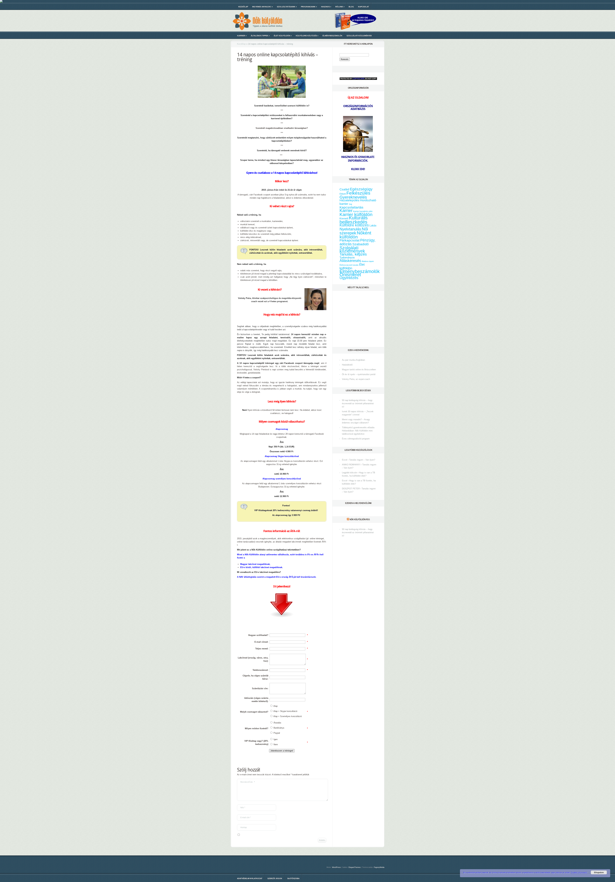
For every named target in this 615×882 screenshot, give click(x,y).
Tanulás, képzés (353, 254)
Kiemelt (344, 218)
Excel (344, 460)
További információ (579, 872)
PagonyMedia (379, 867)
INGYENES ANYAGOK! (262, 7)
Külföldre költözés (307, 36)
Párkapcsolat (350, 240)
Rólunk (339, 7)
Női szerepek (354, 231)
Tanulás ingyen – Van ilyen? (362, 460)
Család (344, 189)
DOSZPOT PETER (351, 488)
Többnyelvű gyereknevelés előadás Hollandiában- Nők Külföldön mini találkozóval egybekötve (358, 430)
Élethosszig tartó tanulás (349, 265)
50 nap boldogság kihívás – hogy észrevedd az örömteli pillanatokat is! (358, 403)
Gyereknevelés (353, 197)
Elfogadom (599, 872)
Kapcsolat (363, 7)
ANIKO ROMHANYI (351, 464)
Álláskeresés (350, 260)
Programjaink (309, 7)
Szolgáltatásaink (287, 7)
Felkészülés (358, 193)
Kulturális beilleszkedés (354, 220)
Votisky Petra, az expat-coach (356, 379)
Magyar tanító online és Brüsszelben (359, 369)
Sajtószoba (293, 878)
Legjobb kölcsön (349, 472)
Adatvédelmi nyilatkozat (249, 878)
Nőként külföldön (355, 234)
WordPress (336, 867)
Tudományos (347, 257)
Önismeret (350, 274)
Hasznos (326, 7)
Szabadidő (360, 244)
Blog (351, 7)
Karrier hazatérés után (363, 211)
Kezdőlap (243, 7)
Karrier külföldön (356, 214)
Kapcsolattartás (351, 207)
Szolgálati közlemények (359, 36)
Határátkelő (347, 365)
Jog (350, 204)
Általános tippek (260, 36)
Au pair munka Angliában (353, 360)
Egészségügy (361, 189)
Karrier (242, 36)
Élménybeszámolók (332, 36)
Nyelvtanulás (350, 229)
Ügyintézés (349, 278)
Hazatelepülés (349, 200)
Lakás (372, 225)
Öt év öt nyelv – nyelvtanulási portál (358, 374)
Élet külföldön (283, 36)
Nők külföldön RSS (360, 519)
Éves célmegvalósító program (356, 438)
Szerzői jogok (274, 878)
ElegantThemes (354, 867)
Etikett (343, 193)
